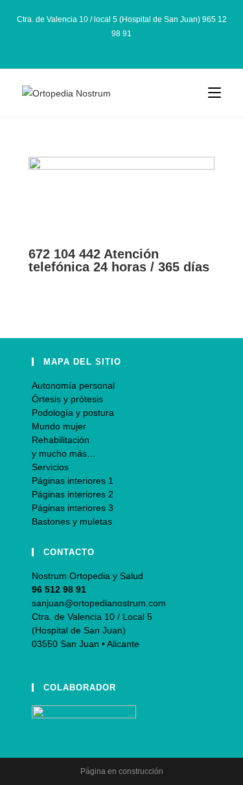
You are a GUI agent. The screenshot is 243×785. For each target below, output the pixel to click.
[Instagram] (123, 46)
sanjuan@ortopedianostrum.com (99, 603)
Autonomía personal (73, 385)
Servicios (50, 467)
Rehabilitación (60, 440)
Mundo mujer (59, 426)
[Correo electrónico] (136, 46)
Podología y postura (73, 412)
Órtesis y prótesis (67, 399)
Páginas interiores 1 (72, 480)
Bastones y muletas (72, 521)
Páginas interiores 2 (72, 494)
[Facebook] (108, 46)
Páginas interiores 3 (72, 508)
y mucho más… (64, 453)
